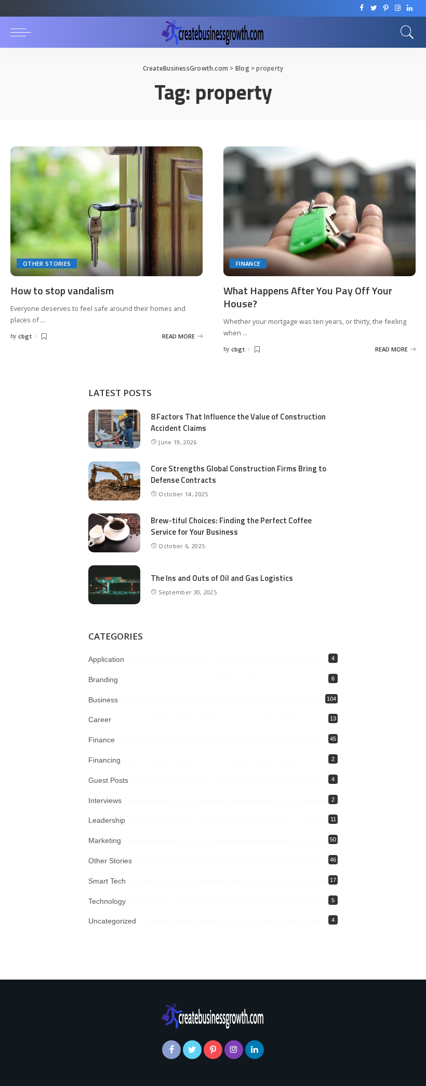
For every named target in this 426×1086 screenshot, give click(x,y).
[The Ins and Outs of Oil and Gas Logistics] (114, 584)
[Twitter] (374, 8)
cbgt (25, 336)
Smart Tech (107, 881)
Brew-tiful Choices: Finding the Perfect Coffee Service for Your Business (231, 526)
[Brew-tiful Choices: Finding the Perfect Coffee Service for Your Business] (114, 532)
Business (103, 700)
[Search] (405, 32)
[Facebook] (362, 8)
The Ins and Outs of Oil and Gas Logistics (222, 578)
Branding (103, 679)
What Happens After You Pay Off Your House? (307, 296)
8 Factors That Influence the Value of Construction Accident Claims (238, 423)
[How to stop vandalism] (106, 211)
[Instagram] (398, 8)
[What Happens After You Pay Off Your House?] (319, 211)
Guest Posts (108, 780)
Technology (107, 901)
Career (99, 719)
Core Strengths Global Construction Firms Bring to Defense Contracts (238, 474)
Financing (104, 760)
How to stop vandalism (62, 290)
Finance (248, 263)
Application (106, 659)
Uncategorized (112, 921)
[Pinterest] (386, 8)
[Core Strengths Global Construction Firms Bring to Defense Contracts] (114, 480)
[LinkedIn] (410, 8)
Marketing (104, 840)
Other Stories (47, 263)
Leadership (106, 820)
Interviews (105, 800)
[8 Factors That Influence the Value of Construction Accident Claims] (114, 429)
